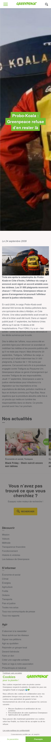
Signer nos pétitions (11, 639)
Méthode (6, 542)
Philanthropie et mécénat (14, 667)
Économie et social (11, 574)
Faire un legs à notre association (17, 663)
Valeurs (5, 538)
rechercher (27, 511)
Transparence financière (13, 546)
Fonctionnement (10, 550)
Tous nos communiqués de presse (18, 611)
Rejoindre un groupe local (14, 647)
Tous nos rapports (10, 615)
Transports (7, 599)
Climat (5, 578)
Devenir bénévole (10, 651)
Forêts (5, 591)
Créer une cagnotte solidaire (15, 659)
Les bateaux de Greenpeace (15, 559)
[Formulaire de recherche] (47, 4)
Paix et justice (9, 603)
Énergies (6, 582)
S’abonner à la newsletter (14, 631)
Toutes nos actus (10, 607)
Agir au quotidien (10, 643)
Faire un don (8, 655)
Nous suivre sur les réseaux (15, 635)
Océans (6, 595)
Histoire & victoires (11, 555)
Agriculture (7, 586)
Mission (6, 534)
